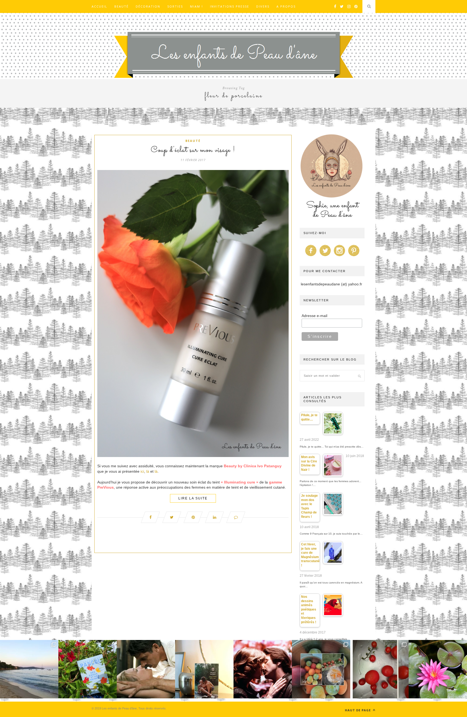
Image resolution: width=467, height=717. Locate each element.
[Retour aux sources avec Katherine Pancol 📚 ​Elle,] (87, 669)
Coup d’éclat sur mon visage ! (193, 150)
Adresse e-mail (314, 316)
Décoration (148, 6)
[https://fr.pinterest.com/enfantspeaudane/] (354, 256)
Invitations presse (229, 6)
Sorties (175, 6)
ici (142, 471)
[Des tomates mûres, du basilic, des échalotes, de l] (379, 669)
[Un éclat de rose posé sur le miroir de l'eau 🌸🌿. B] (438, 669)
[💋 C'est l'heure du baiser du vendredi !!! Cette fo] (263, 669)
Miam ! (196, 6)
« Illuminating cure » (239, 482)
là (148, 471)
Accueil (99, 6)
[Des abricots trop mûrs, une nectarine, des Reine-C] (321, 669)
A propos (286, 6)
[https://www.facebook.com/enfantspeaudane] (311, 256)
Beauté (121, 6)
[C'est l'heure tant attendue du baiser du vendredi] (146, 669)
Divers (262, 6)
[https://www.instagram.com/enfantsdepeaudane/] (339, 256)
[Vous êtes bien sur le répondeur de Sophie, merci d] (29, 669)
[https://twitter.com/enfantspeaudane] (325, 256)
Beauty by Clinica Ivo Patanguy (253, 466)
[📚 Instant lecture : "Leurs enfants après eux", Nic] (204, 669)
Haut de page (358, 710)
